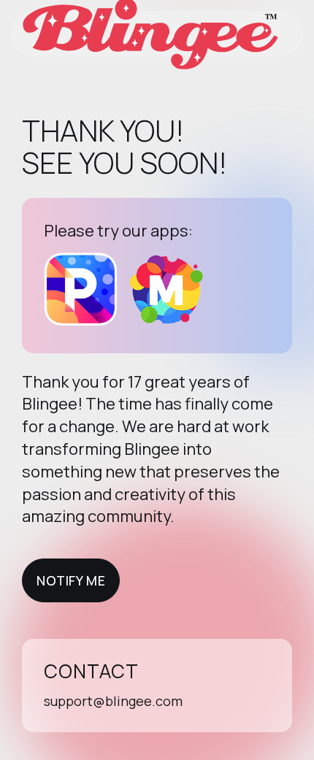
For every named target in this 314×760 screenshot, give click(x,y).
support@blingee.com (113, 701)
